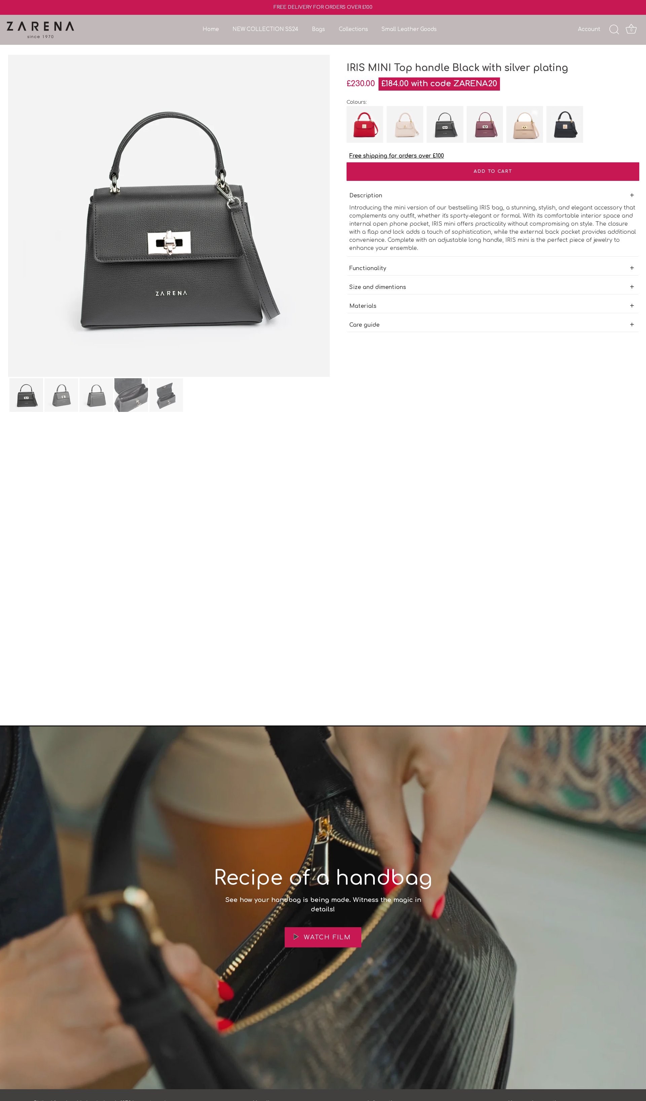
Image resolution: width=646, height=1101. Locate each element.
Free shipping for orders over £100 (396, 156)
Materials (362, 306)
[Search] (614, 29)
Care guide (364, 325)
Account (589, 29)
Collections (353, 29)
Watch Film (326, 937)
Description (365, 196)
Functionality (367, 268)
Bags (318, 29)
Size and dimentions (377, 287)
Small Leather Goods (409, 29)
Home (211, 29)
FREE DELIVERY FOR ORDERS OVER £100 (323, 7)
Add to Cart (493, 171)
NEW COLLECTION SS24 (265, 29)
